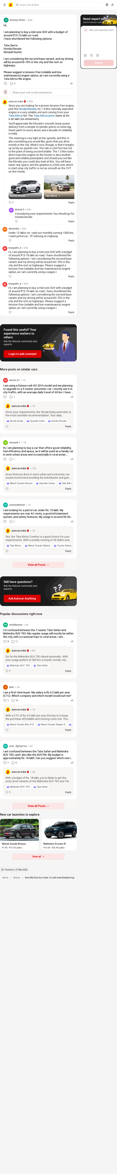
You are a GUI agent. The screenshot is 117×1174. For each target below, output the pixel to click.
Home (5, 877)
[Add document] (97, 55)
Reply (71, 202)
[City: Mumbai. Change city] (107, 5)
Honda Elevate (28, 108)
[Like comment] (16, 221)
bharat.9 (19, 209)
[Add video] (91, 55)
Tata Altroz (16, 115)
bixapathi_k (15, 248)
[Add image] (85, 55)
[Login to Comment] (5, 92)
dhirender (14, 229)
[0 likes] (5, 83)
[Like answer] (7, 426)
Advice (16, 877)
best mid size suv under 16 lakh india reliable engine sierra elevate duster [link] (61, 877)
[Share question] (71, 83)
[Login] (112, 5)
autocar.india (16, 101)
